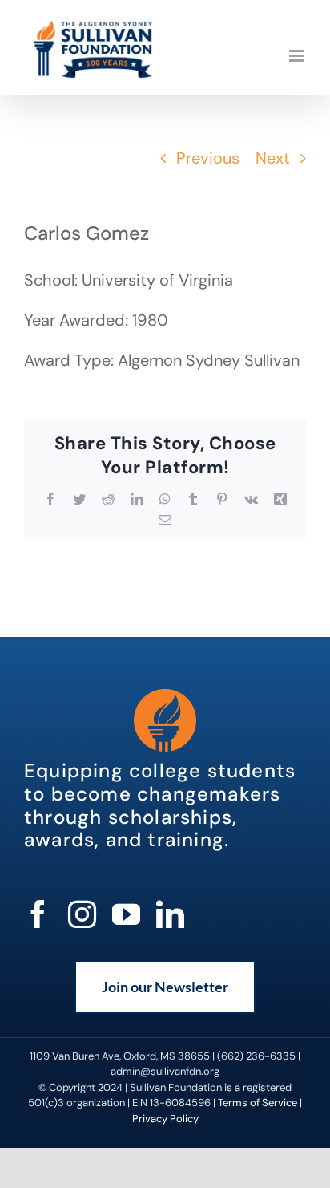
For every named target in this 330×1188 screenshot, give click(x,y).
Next (273, 158)
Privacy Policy (165, 1118)
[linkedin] (170, 914)
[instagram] (82, 914)
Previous (207, 158)
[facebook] (38, 914)
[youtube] (126, 914)
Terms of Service (257, 1102)
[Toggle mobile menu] (297, 55)
